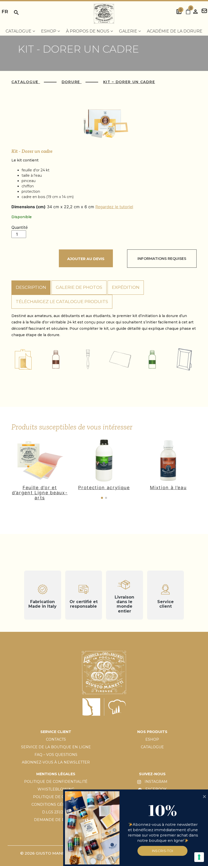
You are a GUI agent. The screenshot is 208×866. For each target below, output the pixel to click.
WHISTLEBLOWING (56, 789)
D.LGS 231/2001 (56, 812)
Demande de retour (56, 819)
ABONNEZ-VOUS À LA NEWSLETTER (56, 762)
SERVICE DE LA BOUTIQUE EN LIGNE (56, 747)
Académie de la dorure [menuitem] (174, 31)
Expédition (126, 287)
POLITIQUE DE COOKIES (56, 797)
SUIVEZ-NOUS (152, 774)
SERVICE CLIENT (55, 731)
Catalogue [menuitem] (19, 31)
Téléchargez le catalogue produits (62, 301)
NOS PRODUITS (152, 731)
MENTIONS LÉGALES (55, 774)
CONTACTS (56, 739)
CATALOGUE (152, 747)
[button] (102, 498)
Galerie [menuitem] (128, 31)
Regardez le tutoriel (114, 206)
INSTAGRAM (155, 781)
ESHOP (152, 739)
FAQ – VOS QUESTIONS (55, 754)
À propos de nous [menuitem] (88, 31)
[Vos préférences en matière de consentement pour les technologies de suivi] (199, 857)
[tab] (30, 287)
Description (31, 287)
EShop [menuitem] (49, 31)
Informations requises (161, 258)
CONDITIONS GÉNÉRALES (55, 804)
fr (5, 11)
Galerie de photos (79, 287)
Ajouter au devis (86, 259)
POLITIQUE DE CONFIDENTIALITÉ (56, 781)
